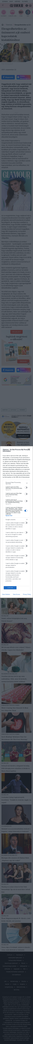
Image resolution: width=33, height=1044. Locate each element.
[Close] (29, 450)
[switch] (25, 487)
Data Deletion (6, 594)
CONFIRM (10, 587)
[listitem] (16, 483)
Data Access (16, 594)
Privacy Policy (27, 594)
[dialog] (16, 522)
